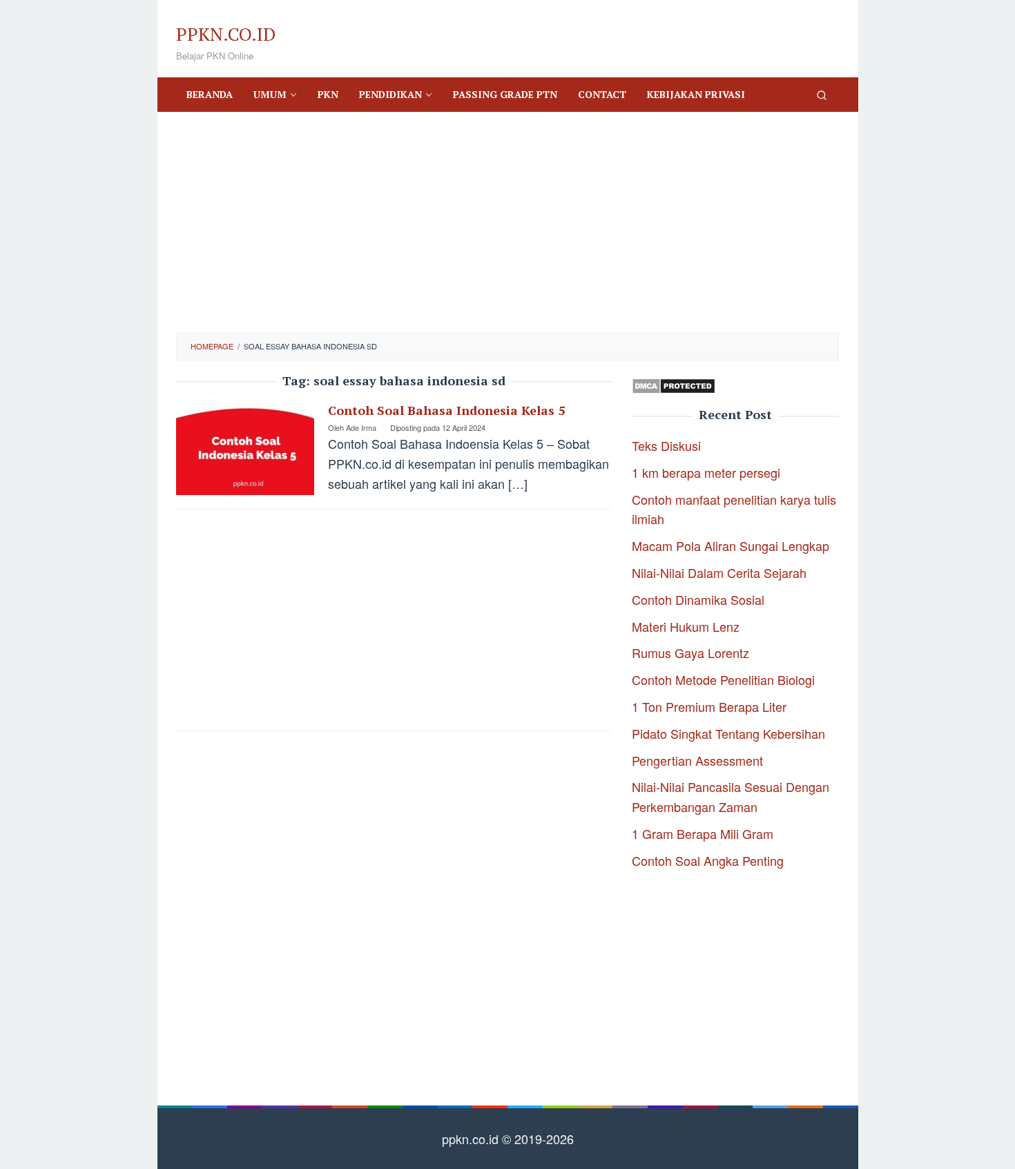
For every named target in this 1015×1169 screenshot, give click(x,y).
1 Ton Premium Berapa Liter (709, 706)
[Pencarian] (821, 94)
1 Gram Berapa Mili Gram (702, 833)
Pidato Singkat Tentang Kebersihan (728, 733)
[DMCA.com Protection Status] (673, 384)
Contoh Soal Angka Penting (708, 860)
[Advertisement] (507, 222)
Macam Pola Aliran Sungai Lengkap (730, 545)
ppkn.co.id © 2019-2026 (508, 1139)
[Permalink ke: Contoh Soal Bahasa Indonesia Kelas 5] (245, 446)
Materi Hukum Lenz (686, 626)
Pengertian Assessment (697, 760)
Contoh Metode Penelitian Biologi (723, 679)
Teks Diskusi (666, 445)
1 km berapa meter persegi (706, 472)
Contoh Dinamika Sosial (698, 599)
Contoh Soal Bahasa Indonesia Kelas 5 (446, 410)
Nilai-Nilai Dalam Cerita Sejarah (719, 572)
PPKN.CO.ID (226, 34)
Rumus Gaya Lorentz (690, 652)
